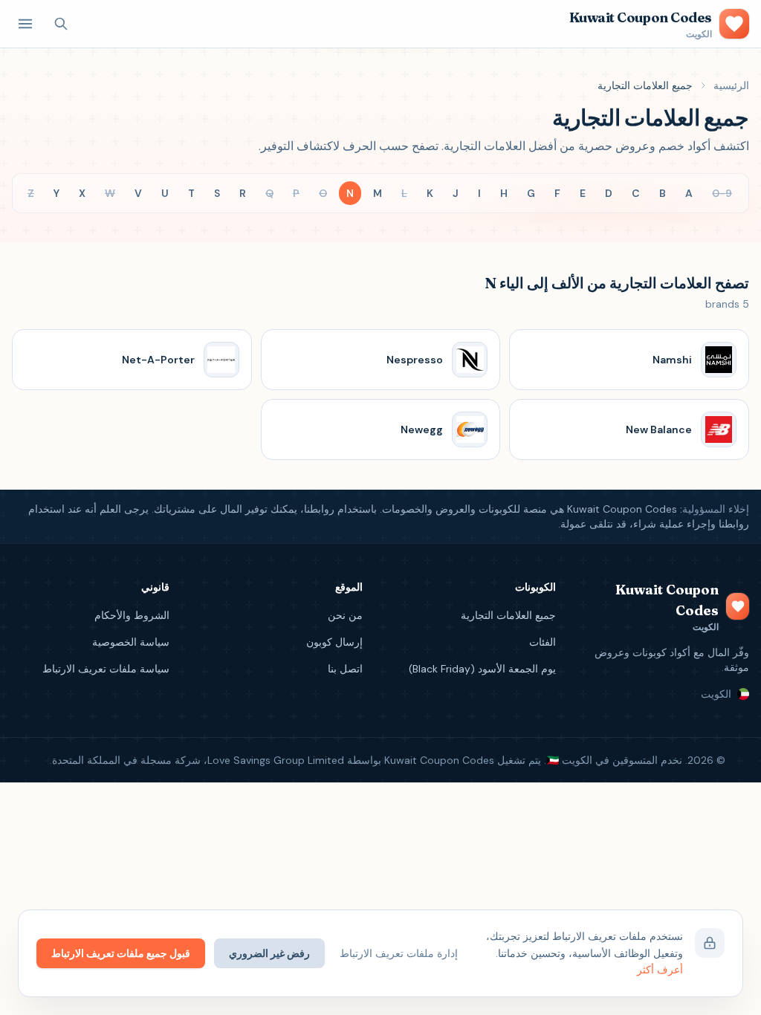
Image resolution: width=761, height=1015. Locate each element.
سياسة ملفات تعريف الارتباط (105, 668)
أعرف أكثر (660, 969)
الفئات (542, 642)
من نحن (345, 615)
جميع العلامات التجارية (508, 615)
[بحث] (61, 23)
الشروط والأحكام (131, 615)
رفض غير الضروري (269, 953)
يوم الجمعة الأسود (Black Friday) (482, 668)
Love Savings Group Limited (275, 760)
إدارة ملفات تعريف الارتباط (399, 953)
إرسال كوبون (334, 642)
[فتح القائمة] (25, 23)
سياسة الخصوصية (130, 642)
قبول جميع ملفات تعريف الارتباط (120, 953)
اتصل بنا (345, 668)
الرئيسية (731, 85)
